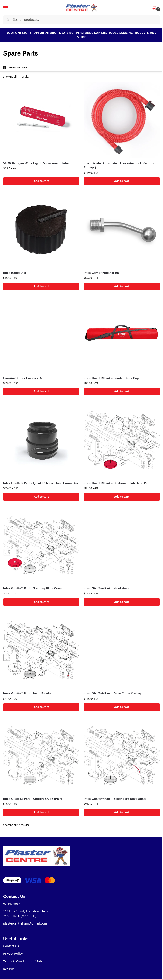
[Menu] (9, 8)
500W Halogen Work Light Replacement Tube (36, 163)
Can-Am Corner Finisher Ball (23, 378)
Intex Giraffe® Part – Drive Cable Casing (112, 693)
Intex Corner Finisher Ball (102, 272)
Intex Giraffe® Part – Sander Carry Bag (111, 378)
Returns (8, 969)
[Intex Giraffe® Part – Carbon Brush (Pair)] (41, 755)
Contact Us (11, 946)
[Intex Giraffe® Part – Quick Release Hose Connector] (41, 440)
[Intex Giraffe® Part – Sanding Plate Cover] (41, 545)
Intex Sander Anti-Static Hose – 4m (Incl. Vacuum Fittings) (119, 165)
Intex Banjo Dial (14, 272)
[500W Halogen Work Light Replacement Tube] (41, 120)
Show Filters (18, 67)
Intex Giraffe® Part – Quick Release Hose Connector (40, 483)
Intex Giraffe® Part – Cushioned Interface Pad (116, 483)
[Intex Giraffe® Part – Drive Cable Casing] (122, 650)
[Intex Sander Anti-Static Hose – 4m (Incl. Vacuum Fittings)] (122, 120)
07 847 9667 (11, 903)
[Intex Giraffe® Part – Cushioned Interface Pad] (122, 440)
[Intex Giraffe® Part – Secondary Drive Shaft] (122, 755)
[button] (155, 8)
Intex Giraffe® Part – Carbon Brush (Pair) (32, 798)
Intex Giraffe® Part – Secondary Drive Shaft (115, 798)
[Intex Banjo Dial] (41, 229)
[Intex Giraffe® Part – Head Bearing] (41, 650)
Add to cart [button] (41, 181)
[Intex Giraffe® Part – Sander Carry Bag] (122, 335)
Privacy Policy (13, 953)
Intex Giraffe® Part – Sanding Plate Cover (33, 588)
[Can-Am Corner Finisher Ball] (41, 335)
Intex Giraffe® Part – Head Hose (106, 588)
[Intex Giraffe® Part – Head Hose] (122, 545)
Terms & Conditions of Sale (22, 961)
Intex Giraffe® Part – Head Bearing (28, 693)
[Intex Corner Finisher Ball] (122, 229)
